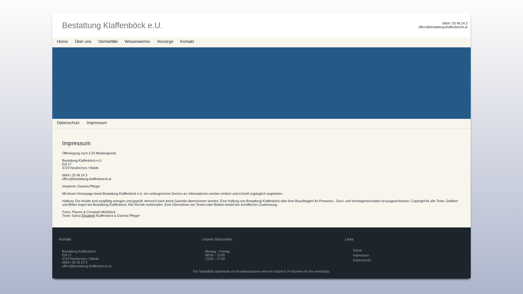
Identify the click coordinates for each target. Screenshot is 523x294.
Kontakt (187, 41)
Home (62, 41)
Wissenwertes (137, 41)
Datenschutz (68, 122)
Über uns (83, 41)
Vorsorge (165, 41)
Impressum (97, 122)
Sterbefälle (108, 41)
